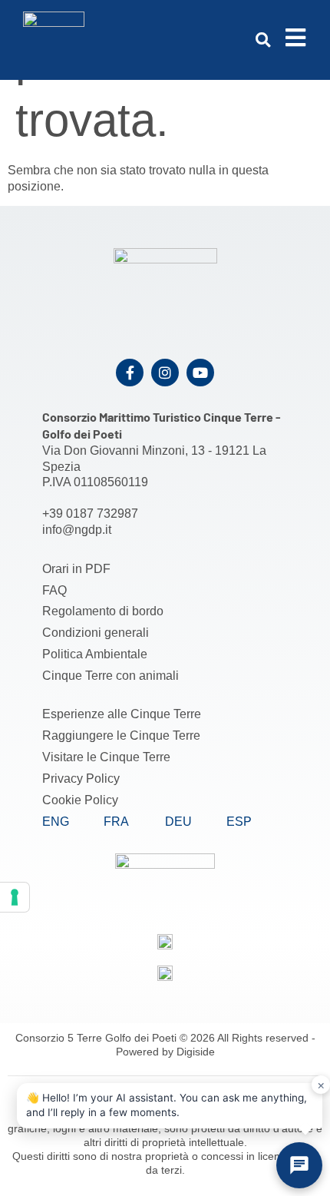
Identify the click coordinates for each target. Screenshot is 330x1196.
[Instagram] (165, 372)
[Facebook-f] (130, 372)
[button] (262, 39)
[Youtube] (200, 372)
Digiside (196, 1051)
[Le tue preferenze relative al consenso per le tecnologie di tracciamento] (14, 897)
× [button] (321, 1084)
